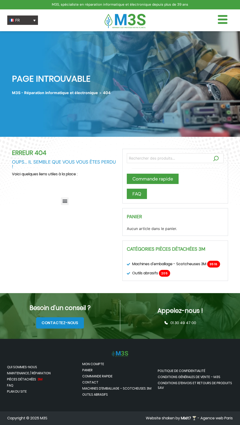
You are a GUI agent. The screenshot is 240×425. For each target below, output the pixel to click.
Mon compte (93, 364)
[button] (65, 201)
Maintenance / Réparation (29, 373)
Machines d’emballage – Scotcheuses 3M (116, 388)
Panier (87, 370)
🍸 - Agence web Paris (207, 418)
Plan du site (17, 391)
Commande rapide (97, 376)
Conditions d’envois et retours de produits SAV (195, 385)
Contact (90, 382)
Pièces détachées (24, 379)
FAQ (10, 385)
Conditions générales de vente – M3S (189, 377)
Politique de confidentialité (181, 370)
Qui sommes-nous (22, 367)
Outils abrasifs (95, 394)
